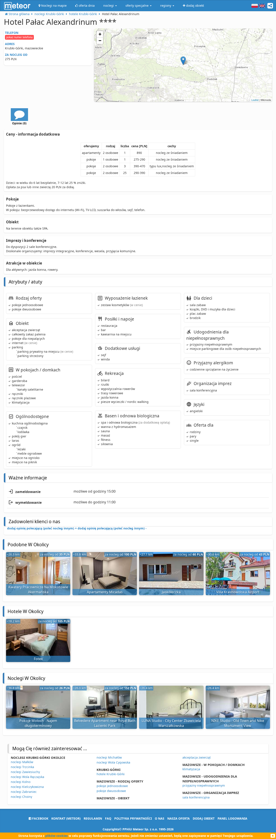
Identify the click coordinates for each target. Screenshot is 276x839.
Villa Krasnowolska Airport (237, 592)
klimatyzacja (191, 769)
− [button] (100, 40)
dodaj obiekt (204, 818)
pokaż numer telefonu (19, 37)
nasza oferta (178, 818)
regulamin (93, 818)
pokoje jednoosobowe (112, 786)
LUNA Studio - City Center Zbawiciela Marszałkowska (171, 723)
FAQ (108, 818)
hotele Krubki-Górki (111, 774)
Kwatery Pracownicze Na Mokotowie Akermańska (38, 589)
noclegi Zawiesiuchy (25, 772)
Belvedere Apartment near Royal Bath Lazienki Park (104, 723)
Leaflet (255, 100)
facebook (39, 818)
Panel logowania (232, 818)
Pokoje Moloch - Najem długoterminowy (38, 723)
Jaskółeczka (171, 592)
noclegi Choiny (21, 797)
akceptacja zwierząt (196, 757)
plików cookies (56, 836)
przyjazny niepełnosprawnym (203, 785)
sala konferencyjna (196, 797)
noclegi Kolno (20, 782)
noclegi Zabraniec (24, 792)
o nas (159, 818)
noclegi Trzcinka (22, 767)
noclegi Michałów (109, 757)
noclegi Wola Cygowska (113, 762)
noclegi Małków (22, 762)
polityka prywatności (133, 818)
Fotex (38, 658)
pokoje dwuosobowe (111, 791)
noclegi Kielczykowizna (27, 787)
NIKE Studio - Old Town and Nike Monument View (237, 723)
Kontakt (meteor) (66, 818)
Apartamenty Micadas (105, 592)
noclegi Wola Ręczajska (27, 777)
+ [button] (100, 34)
